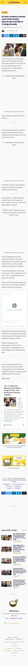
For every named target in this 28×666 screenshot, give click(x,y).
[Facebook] (3, 35)
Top (14, 655)
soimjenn (17, 488)
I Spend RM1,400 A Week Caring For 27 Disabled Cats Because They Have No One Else (19, 548)
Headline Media (20, 642)
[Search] (25, 2)
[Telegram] (16, 35)
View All (24, 530)
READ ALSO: (6, 378)
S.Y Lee (6, 30)
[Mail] (19, 618)
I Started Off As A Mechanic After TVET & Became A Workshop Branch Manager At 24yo (20, 571)
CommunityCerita (17, 541)
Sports (15, 588)
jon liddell (9, 486)
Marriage (18, 486)
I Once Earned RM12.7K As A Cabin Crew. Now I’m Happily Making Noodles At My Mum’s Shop (19, 559)
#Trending (6, 484)
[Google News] (21, 618)
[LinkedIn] (11, 35)
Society (4, 12)
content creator (17, 484)
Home (4, 478)
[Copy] (25, 35)
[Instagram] (10, 618)
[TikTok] (14, 618)
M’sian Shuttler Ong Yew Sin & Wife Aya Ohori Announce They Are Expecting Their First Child (19, 583)
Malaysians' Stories (9, 530)
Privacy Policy (9, 639)
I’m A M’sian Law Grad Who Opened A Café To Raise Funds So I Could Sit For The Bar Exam (19, 536)
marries (9, 488)
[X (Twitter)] (7, 35)
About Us (16, 637)
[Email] (21, 35)
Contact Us (19, 639)
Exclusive (15, 576)
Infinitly (16, 645)
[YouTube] (12, 618)
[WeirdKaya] (14, 2)
